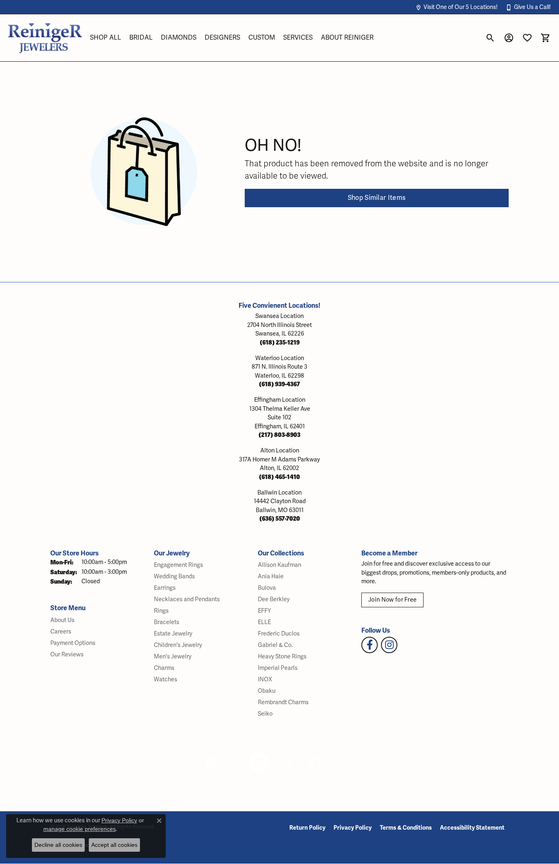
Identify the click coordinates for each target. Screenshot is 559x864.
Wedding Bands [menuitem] (174, 576)
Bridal (141, 38)
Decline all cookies (58, 845)
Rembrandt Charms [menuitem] (283, 702)
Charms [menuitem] (164, 668)
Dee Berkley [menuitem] (274, 599)
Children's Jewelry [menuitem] (178, 645)
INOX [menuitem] (265, 679)
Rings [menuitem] (161, 610)
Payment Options (72, 643)
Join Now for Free (392, 599)
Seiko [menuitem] (265, 713)
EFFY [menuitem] (264, 610)
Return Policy (307, 827)
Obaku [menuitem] (266, 690)
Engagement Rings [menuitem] (178, 565)
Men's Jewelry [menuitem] (173, 656)
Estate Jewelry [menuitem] (173, 633)
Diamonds (178, 38)
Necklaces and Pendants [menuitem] (187, 599)
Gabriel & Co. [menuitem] (275, 645)
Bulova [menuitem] (267, 587)
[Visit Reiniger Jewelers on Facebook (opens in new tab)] (369, 645)
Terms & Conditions (406, 827)
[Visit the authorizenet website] (259, 762)
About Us (62, 620)
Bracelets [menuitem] (166, 622)
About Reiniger (347, 38)
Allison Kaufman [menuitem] (279, 565)
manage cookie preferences (79, 829)
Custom (261, 38)
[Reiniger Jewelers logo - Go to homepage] (45, 37)
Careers (60, 631)
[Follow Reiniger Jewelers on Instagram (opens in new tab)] (389, 645)
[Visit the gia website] (221, 762)
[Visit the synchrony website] (331, 762)
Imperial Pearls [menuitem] (278, 668)
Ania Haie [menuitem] (271, 576)
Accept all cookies (114, 845)
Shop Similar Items (377, 198)
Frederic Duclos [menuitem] (279, 633)
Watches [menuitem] (165, 679)
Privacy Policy (353, 827)
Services (298, 38)
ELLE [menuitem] (264, 622)
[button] (456, 7)
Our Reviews (66, 654)
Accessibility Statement (472, 827)
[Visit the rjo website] (290, 762)
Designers (222, 38)
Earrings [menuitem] (165, 587)
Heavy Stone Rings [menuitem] (282, 656)
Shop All (105, 38)
